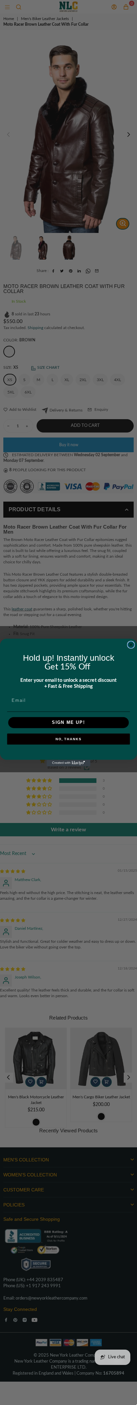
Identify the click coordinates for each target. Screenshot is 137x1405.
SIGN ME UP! (68, 722)
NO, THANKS (68, 739)
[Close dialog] (131, 644)
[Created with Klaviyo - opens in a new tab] (68, 763)
